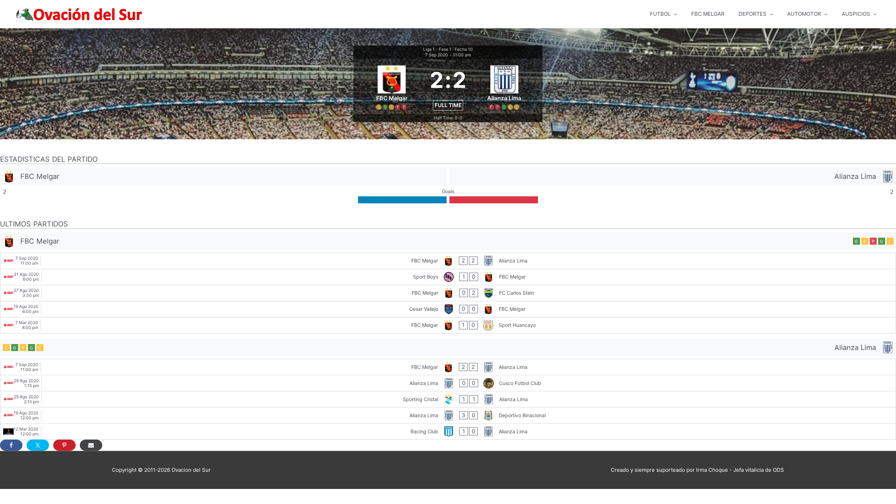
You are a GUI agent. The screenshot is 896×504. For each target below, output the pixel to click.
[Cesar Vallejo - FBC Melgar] (448, 309)
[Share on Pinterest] (64, 445)
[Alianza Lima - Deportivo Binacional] (448, 415)
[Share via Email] (91, 445)
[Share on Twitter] (38, 445)
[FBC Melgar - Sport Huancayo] (448, 325)
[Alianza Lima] (672, 176)
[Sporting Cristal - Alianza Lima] (448, 399)
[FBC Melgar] (223, 176)
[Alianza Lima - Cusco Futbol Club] (448, 383)
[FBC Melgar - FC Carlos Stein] (448, 293)
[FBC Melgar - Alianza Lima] (448, 261)
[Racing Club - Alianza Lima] (448, 431)
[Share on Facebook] (11, 445)
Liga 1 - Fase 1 (437, 49)
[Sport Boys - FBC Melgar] (448, 277)
